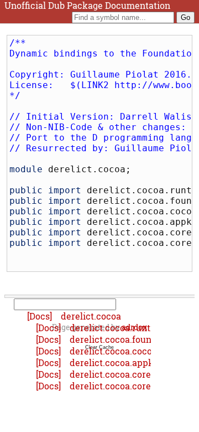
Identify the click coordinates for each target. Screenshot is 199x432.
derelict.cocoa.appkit (115, 362)
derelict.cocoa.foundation (124, 339)
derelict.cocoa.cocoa (113, 351)
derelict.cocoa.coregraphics (129, 374)
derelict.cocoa (91, 316)
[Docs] (40, 316)
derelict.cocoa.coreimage (123, 386)
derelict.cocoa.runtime (118, 327)
